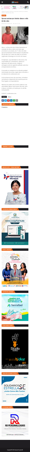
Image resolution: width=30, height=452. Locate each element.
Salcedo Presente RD (7, 23)
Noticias (11, 11)
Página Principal (5, 11)
